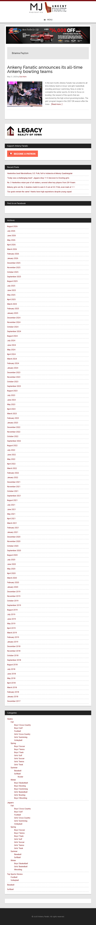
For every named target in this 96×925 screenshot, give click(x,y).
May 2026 (11, 240)
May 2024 (11, 350)
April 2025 (11, 299)
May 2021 (11, 514)
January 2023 (12, 423)
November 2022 (13, 432)
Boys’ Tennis (19, 749)
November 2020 (13, 541)
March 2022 (12, 468)
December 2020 (13, 537)
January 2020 (12, 587)
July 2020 (11, 560)
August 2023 (12, 391)
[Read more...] (56, 104)
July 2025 (11, 286)
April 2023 (11, 409)
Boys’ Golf (18, 728)
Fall (12, 722)
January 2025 (12, 313)
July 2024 (11, 340)
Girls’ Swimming (20, 737)
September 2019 (14, 605)
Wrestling (18, 869)
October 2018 (12, 655)
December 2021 (13, 482)
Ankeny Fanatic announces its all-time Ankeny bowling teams (45, 69)
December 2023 (13, 372)
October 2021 (12, 491)
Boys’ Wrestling (20, 798)
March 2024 (12, 359)
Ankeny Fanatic (55, 7)
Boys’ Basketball (21, 783)
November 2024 (13, 322)
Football (17, 731)
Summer (14, 768)
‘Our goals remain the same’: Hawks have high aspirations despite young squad (39, 192)
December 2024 (13, 318)
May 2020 (11, 569)
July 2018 (11, 669)
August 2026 (12, 226)
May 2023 (11, 404)
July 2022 (11, 450)
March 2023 (12, 413)
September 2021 (14, 496)
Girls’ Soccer (19, 758)
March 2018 (12, 687)
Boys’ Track (19, 752)
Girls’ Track (18, 764)
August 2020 (12, 555)
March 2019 (12, 633)
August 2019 (12, 610)
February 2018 (13, 692)
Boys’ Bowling (20, 786)
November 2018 (13, 651)
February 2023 (13, 418)
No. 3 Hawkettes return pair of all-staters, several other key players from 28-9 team (41, 182)
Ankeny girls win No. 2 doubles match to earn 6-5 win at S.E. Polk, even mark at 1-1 (40, 187)
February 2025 (13, 308)
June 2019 (11, 619)
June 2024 (11, 345)
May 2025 (11, 295)
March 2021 (12, 523)
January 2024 (12, 368)
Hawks (10, 719)
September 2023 (14, 386)
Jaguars (10, 803)
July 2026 (11, 231)
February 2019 (13, 637)
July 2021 (11, 505)
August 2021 (12, 500)
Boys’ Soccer (19, 746)
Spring (13, 743)
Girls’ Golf (18, 755)
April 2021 (11, 518)
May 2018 (11, 678)
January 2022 (12, 477)
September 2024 (14, 331)
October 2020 (12, 546)
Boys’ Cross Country (22, 725)
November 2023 (13, 377)
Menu (50, 20)
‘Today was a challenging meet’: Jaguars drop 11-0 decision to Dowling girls (38, 178)
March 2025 (12, 304)
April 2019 (11, 628)
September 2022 (14, 441)
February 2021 (13, 528)
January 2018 (12, 696)
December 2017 (13, 701)
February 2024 (13, 363)
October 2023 (12, 382)
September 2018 (14, 660)
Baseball (17, 771)
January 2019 (12, 642)
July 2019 (11, 614)
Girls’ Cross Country (22, 734)
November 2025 (13, 267)
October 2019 (12, 601)
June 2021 (11, 509)
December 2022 (13, 427)
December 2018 (13, 646)
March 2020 (12, 578)
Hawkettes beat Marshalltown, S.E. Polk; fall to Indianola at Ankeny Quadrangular (39, 173)
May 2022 (11, 459)
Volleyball (18, 740)
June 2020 (11, 564)
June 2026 (11, 235)
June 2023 (11, 400)
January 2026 (12, 258)
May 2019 (11, 623)
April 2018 (11, 683)
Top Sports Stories (15, 874)
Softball (17, 774)
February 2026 (13, 254)
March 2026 (12, 249)
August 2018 (12, 665)
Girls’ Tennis (19, 761)
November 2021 (13, 486)
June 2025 (11, 290)
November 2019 (13, 596)
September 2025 (14, 277)
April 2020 (11, 573)
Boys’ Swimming (21, 789)
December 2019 (13, 591)
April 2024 (11, 354)
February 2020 (13, 582)
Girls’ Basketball (20, 792)
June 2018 (11, 674)
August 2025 (12, 281)
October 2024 (12, 327)
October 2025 (12, 272)
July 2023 (11, 395)
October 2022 (12, 436)
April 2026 (11, 245)
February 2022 (13, 473)
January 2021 (12, 532)
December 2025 (13, 263)
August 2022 (12, 445)
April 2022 (11, 464)
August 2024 (12, 336)
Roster (20, 777)
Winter (13, 780)
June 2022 (11, 455)
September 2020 (14, 550)
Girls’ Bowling (19, 795)
